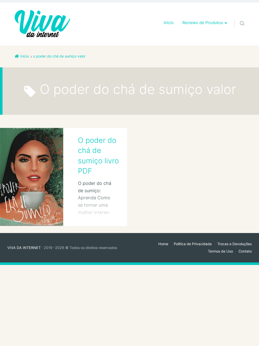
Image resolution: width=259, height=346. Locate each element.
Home (163, 244)
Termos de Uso (220, 251)
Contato (245, 251)
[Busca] (237, 18)
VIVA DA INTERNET (24, 247)
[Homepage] (42, 24)
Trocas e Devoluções (234, 244)
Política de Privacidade (193, 244)
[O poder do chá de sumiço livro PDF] (31, 177)
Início (169, 22)
